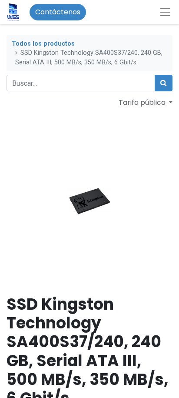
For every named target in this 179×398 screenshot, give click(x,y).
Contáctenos (57, 12)
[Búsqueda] (163, 83)
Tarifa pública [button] (143, 102)
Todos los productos (43, 43)
